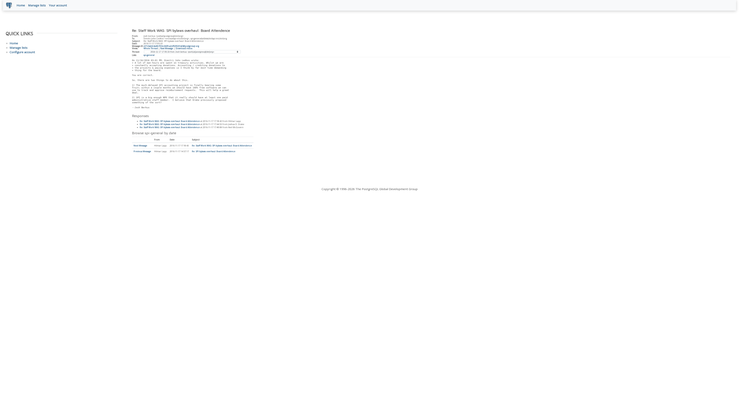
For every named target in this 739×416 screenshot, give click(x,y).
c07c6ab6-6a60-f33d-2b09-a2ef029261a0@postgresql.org (171, 46)
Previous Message (142, 151)
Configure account (22, 52)
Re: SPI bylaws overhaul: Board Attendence (213, 151)
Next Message (140, 145)
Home (21, 5)
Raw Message (166, 48)
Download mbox (184, 48)
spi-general (149, 55)
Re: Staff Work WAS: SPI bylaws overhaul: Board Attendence (170, 121)
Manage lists (37, 5)
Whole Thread (151, 48)
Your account (58, 5)
